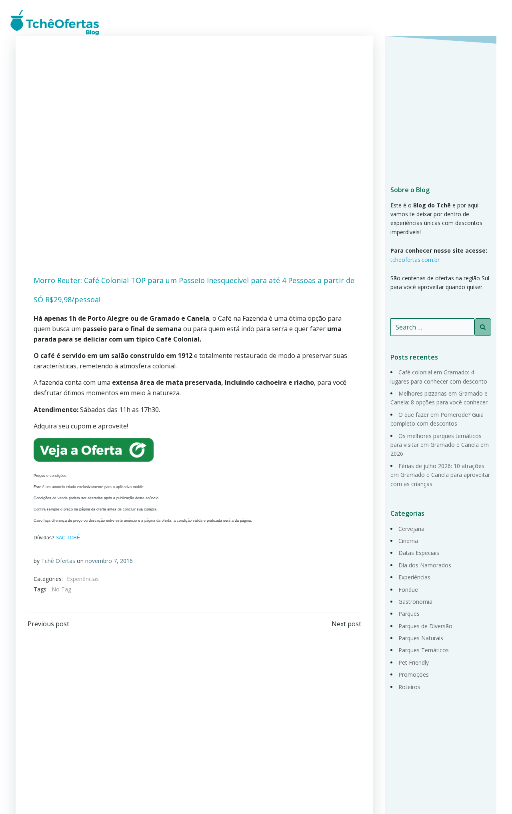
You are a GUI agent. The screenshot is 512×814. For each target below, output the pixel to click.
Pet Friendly (413, 662)
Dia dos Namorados (424, 565)
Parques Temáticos (423, 650)
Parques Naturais (420, 638)
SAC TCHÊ (68, 538)
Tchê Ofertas (58, 561)
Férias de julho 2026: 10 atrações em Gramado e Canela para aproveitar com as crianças (440, 475)
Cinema (408, 541)
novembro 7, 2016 (109, 561)
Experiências (83, 579)
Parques (409, 613)
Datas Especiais (418, 553)
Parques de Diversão (425, 626)
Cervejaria (411, 529)
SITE (488, 22)
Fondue (408, 589)
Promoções (413, 674)
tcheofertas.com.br (415, 259)
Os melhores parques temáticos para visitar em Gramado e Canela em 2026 (439, 445)
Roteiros (409, 687)
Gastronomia (415, 601)
